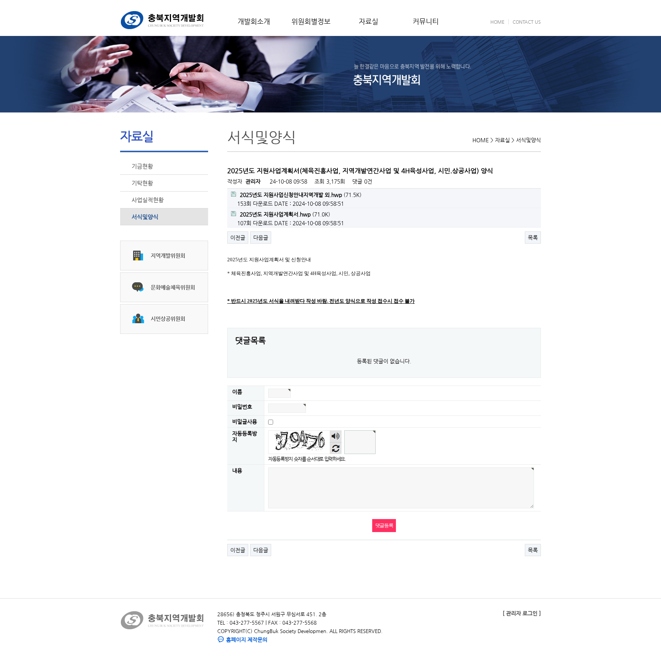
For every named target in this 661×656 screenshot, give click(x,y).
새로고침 (336, 448)
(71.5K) (300, 195)
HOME (497, 21)
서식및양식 (145, 216)
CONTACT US (527, 21)
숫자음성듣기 (336, 436)
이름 (237, 392)
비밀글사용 (244, 421)
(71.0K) (285, 214)
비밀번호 (242, 407)
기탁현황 (142, 183)
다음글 (260, 237)
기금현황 (142, 166)
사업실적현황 (148, 200)
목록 (533, 237)
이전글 (237, 237)
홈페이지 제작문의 (246, 639)
